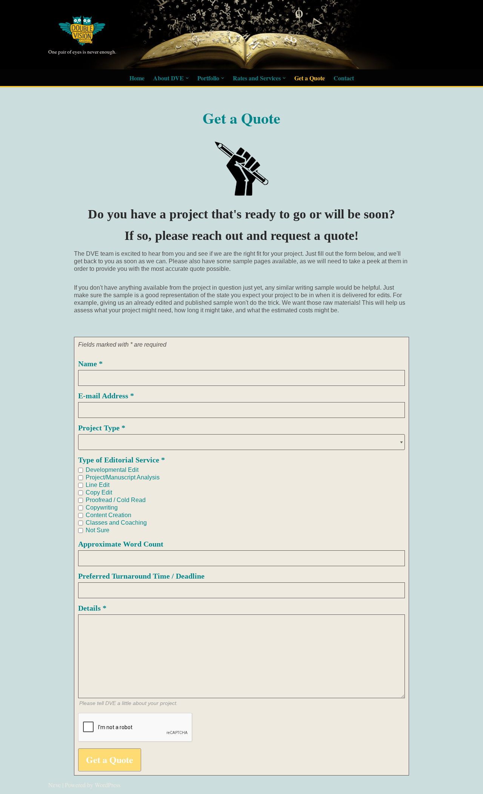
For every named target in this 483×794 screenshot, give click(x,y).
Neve (54, 785)
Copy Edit (99, 492)
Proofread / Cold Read (116, 500)
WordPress (107, 785)
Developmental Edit (112, 470)
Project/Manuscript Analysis (123, 477)
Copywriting (102, 507)
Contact (344, 78)
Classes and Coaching (116, 522)
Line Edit (97, 485)
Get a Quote (309, 78)
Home (137, 78)
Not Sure (97, 530)
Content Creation (108, 515)
